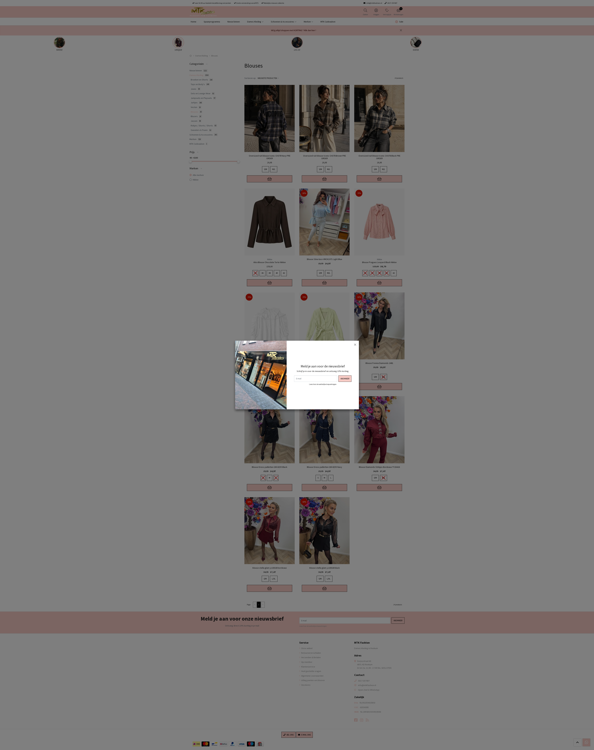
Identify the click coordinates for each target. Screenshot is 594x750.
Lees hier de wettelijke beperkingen (322, 384)
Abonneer (344, 378)
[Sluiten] (355, 344)
